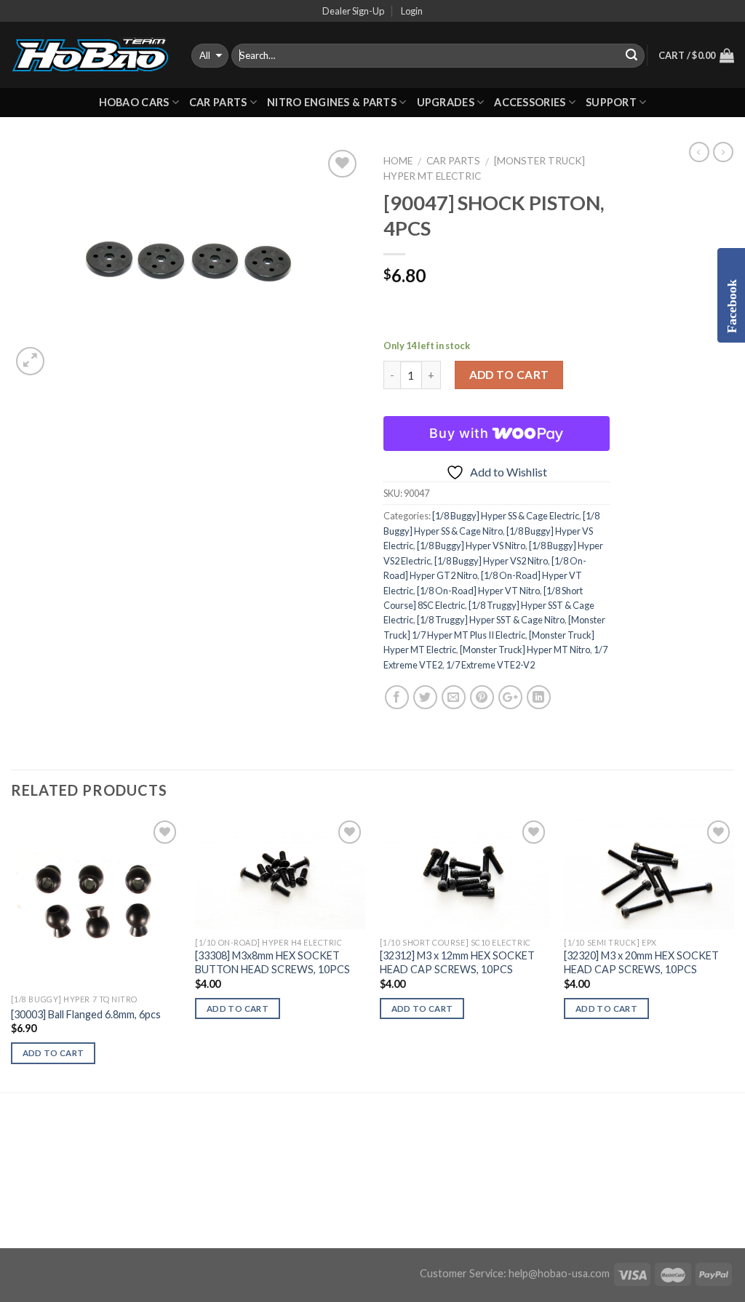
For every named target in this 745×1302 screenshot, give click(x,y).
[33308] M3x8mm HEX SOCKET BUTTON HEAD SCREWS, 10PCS (272, 962)
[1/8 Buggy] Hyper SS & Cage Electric (505, 516)
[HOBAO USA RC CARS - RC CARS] (90, 55)
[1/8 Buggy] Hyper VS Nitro (471, 545)
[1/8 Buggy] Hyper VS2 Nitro (491, 561)
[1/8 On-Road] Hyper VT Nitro (478, 590)
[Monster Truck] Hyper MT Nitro (525, 649)
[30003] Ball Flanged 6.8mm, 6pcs (86, 1014)
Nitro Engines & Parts (332, 102)
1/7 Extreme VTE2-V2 (490, 665)
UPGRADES (445, 102)
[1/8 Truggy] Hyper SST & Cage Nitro (491, 620)
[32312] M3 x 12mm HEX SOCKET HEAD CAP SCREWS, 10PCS (457, 962)
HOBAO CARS (134, 102)
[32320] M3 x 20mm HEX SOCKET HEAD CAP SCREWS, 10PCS (641, 962)
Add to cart (509, 374)
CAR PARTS (218, 102)
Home (398, 161)
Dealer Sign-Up (353, 11)
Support (611, 102)
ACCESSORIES (529, 102)
